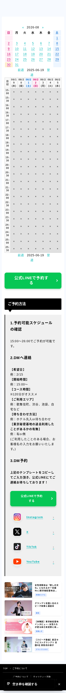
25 (25, 59)
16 (9, 54)
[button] (29, 684)
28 (49, 59)
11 (25, 48)
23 (9, 59)
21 (49, 54)
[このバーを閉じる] (59, 684)
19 (33, 54)
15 (57, 48)
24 (17, 59)
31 (17, 64)
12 (33, 48)
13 (41, 48)
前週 (21, 70)
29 (57, 59)
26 (33, 59)
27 (41, 59)
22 (57, 54)
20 (41, 54)
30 (9, 64)
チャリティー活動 (42, 677)
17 (17, 54)
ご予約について (20, 677)
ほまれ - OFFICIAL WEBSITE (22, 9)
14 (49, 48)
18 (25, 54)
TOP (5, 668)
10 (17, 48)
